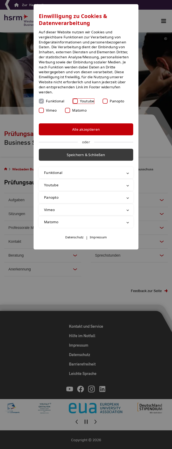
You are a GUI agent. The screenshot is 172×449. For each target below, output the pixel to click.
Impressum (98, 237)
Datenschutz (74, 237)
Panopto (117, 101)
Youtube (87, 101)
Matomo (79, 110)
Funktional (55, 101)
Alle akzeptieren (86, 129)
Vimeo (51, 110)
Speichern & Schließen (86, 154)
